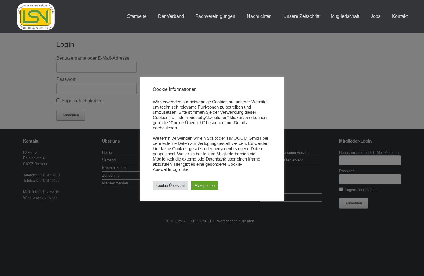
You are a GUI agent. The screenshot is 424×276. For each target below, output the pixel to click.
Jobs (375, 16)
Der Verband (171, 16)
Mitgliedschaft (345, 16)
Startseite (137, 16)
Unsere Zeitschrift (301, 16)
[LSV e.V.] (36, 16)
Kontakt (400, 16)
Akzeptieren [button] (205, 185)
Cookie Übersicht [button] (170, 185)
